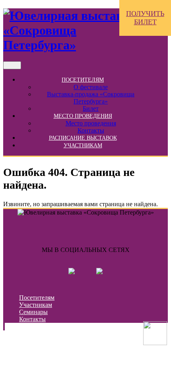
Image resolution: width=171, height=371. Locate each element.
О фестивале (91, 87)
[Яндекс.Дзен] (99, 272)
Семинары (33, 312)
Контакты (91, 130)
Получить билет (145, 18)
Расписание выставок (83, 138)
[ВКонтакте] (71, 272)
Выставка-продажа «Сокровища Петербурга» (90, 98)
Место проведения (83, 116)
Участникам (83, 145)
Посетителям (83, 80)
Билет (91, 108)
